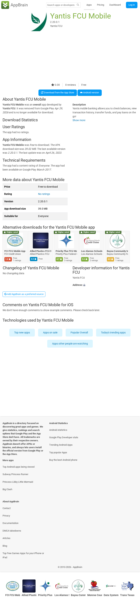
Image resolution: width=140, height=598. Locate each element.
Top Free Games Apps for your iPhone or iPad (23, 555)
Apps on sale (50, 332)
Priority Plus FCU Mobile (66, 251)
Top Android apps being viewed (18, 466)
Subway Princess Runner (15, 474)
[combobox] (60, 5)
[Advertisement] (70, 57)
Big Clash (7, 489)
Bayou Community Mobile (117, 251)
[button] (105, 285)
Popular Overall (79, 332)
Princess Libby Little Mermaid (18, 482)
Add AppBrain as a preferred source (25, 294)
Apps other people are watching (70, 343)
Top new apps (22, 332)
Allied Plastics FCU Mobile (40, 251)
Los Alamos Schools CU (92, 251)
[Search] (77, 5)
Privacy (6, 515)
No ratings (44, 194)
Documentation (10, 523)
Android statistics (58, 430)
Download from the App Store (58, 92)
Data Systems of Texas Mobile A (111, 595)
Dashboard (115, 4)
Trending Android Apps (61, 444)
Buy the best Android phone (63, 460)
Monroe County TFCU (94, 595)
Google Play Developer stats (63, 437)
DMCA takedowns (12, 530)
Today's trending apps (113, 332)
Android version (91, 92)
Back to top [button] (131, 568)
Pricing (100, 4)
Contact (7, 508)
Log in (132, 4)
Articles (6, 538)
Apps (89, 4)
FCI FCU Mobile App (14, 251)
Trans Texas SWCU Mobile (127, 595)
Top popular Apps (58, 452)
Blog (5, 545)
